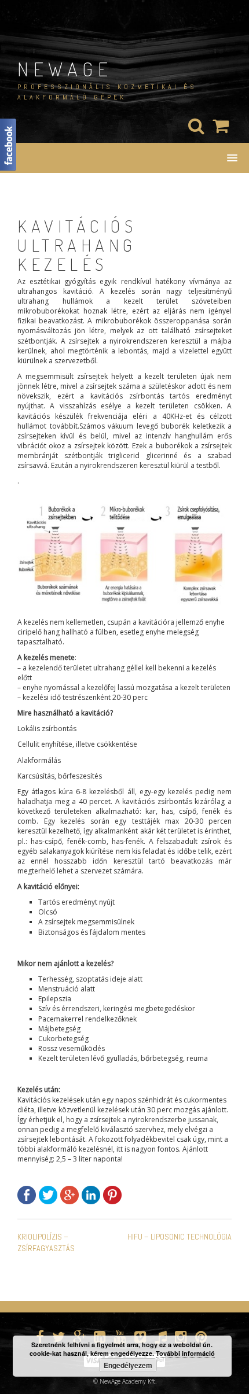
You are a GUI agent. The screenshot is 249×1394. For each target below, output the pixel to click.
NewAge (64, 68)
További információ (185, 1353)
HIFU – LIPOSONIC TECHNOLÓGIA (179, 1236)
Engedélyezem (128, 1365)
